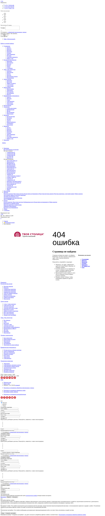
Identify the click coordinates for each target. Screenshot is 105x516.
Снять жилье (10, 86)
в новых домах (11, 177)
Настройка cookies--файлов (11, 391)
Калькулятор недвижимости (31, 193)
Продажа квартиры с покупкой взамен (64, 193)
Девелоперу (10, 90)
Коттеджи (9, 82)
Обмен (8, 66)
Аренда (9, 97)
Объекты (9, 71)
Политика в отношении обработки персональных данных (19, 387)
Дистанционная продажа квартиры (13, 198)
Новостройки (7, 87)
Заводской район (12, 160)
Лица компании (11, 54)
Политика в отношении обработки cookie (14, 390)
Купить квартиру (8, 202)
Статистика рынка (11, 108)
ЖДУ (4, 35)
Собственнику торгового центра (12, 365)
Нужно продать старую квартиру (11, 452)
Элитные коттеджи (9, 325)
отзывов (17, 385)
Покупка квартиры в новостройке (13, 204)
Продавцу (6, 331)
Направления (10, 77)
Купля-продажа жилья (6, 283)
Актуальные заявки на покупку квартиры (15, 195)
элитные (10, 185)
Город (2, 408)
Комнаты (10, 158)
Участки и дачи (8, 324)
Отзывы (9, 53)
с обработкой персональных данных (16, 32)
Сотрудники (10, 104)
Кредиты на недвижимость (11, 207)
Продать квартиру (8, 193)
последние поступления (14, 182)
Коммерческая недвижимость (11, 95)
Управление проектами (7, 361)
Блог (83, 267)
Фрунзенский (11, 170)
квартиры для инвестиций (14, 181)
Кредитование (7, 105)
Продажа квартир (8, 286)
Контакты (6, 115)
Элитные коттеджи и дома (11, 308)
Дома (5, 321)
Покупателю (10, 91)
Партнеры (9, 51)
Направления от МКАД (10, 328)
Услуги (8, 47)
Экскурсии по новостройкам (11, 345)
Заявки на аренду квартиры (11, 311)
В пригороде (11, 173)
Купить (9, 65)
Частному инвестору (9, 370)
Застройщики (10, 93)
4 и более (10, 156)
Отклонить (14, 497)
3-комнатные (11, 155)
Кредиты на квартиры (9, 296)
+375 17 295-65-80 (9, 5)
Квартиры (9, 61)
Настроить (3, 497)
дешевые (10, 174)
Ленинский (10, 162)
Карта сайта (7, 383)
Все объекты (7, 320)
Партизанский (11, 166)
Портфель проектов (9, 372)
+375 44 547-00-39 (9, 6)
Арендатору (10, 102)
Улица (2, 410)
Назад (2, 513)
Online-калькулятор (9, 297)
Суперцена (10, 68)
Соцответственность (12, 57)
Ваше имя (3, 415)
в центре (10, 178)
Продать (9, 64)
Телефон (3, 28)
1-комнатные (11, 152)
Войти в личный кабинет (7, 43)
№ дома (3, 412)
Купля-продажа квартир (10, 60)
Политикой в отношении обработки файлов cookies (72, 514)
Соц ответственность (12, 137)
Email (2, 429)
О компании (7, 46)
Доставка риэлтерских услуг (11, 196)
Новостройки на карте (9, 339)
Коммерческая (10, 109)
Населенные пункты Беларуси (12, 327)
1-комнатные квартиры (10, 289)
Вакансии (6, 126)
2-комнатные (11, 153)
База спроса (7, 355)
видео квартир (11, 184)
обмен (8, 189)
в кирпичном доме (12, 187)
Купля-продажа (11, 116)
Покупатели (10, 62)
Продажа (9, 98)
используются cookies (31, 495)
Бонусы (9, 94)
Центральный (11, 171)
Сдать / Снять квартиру (10, 304)
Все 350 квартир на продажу (11, 149)
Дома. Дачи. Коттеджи (9, 69)
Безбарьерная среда (29, 202)
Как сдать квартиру (9, 312)
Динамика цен (7, 369)
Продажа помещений (9, 352)
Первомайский (11, 167)
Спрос (8, 100)
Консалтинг (10, 124)
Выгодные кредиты (19, 193)
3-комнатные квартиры (10, 292)
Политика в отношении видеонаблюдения (15, 394)
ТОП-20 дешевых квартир (10, 293)
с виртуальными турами (13, 175)
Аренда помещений (9, 351)
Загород (9, 119)
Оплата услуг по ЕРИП (10, 315)
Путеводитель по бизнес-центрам (12, 350)
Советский (10, 169)
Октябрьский (11, 164)
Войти (4, 142)
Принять (9, 497)
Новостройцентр (11, 122)
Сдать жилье (10, 84)
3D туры (6, 330)
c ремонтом (11, 180)
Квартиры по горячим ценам (11, 203)
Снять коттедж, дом (9, 305)
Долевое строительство (7, 335)
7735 (2, 1)
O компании (85, 259)
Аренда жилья (7, 79)
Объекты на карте (8, 354)
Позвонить (3, 282)
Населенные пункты (12, 76)
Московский (11, 163)
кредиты (9, 188)
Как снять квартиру (9, 313)
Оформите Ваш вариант (10, 206)
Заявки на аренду (11, 83)
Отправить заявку (5, 433)
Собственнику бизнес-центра (11, 366)
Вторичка (9, 118)
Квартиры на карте (9, 309)
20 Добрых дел (86, 266)
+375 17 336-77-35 (9, 8)
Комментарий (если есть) (7, 430)
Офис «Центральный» (9, 39)
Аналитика (7, 106)
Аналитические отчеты (10, 367)
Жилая (8, 111)
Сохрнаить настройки (11, 513)
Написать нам (7, 382)
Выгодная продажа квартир (46, 193)
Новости (9, 48)
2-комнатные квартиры (10, 290)
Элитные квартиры (9, 306)
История (9, 55)
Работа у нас (10, 58)
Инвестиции (10, 113)
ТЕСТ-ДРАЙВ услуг (9, 199)
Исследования (10, 112)
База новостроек (8, 338)
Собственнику (10, 101)
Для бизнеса (10, 123)
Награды (9, 50)
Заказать (3, 491)
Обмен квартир (79, 193)
